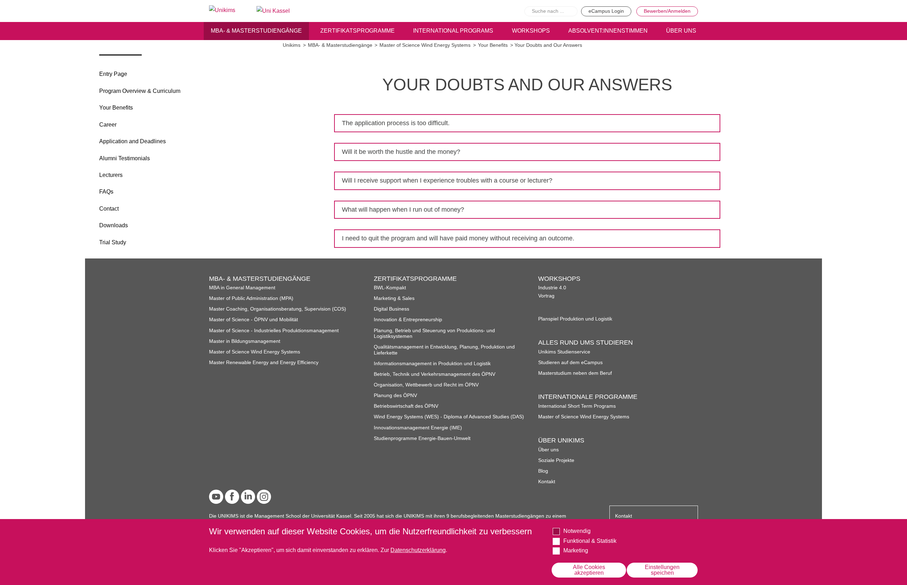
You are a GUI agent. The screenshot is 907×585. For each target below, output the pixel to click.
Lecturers (111, 175)
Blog (543, 471)
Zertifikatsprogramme (357, 31)
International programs (453, 31)
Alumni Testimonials (124, 158)
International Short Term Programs (577, 406)
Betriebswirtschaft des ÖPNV (406, 406)
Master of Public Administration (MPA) (251, 298)
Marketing (575, 550)
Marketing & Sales (394, 298)
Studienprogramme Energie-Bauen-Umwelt (422, 438)
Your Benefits (116, 108)
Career (108, 125)
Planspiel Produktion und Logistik (575, 319)
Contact (109, 209)
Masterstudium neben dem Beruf (575, 373)
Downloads (113, 225)
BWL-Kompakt (390, 287)
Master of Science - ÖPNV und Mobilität (253, 319)
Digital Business (391, 309)
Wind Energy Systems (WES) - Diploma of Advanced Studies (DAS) (449, 416)
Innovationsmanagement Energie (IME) (418, 427)
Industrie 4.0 (552, 287)
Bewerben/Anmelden (667, 11)
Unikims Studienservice (564, 352)
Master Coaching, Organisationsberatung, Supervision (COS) (277, 309)
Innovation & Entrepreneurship (408, 319)
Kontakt (546, 481)
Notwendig (577, 531)
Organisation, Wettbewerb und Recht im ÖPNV (426, 385)
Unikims (291, 45)
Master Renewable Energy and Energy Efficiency (264, 362)
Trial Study (112, 242)
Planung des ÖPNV (395, 395)
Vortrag (546, 296)
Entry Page (113, 74)
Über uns (548, 449)
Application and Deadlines (132, 141)
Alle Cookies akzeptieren (589, 570)
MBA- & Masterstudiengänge (256, 31)
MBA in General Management (242, 287)
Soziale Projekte (556, 460)
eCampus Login (606, 11)
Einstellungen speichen (662, 570)
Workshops (531, 31)
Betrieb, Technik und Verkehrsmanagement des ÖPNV (434, 374)
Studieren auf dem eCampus (570, 362)
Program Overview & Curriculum (139, 91)
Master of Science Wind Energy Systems (425, 45)
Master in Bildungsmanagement (244, 341)
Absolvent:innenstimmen (608, 31)
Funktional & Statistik (589, 540)
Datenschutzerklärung (418, 550)
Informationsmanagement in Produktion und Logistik (432, 363)
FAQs (106, 192)
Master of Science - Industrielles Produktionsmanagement (274, 330)
